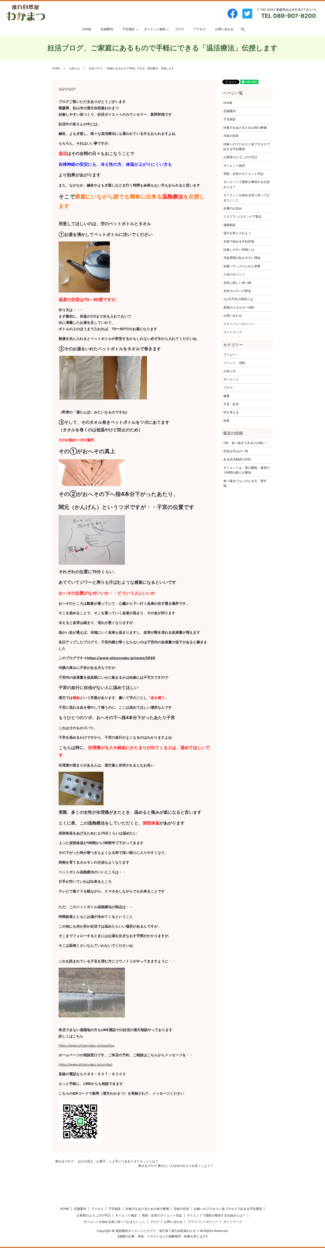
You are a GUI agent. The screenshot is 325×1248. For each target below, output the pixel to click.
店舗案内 (107, 29)
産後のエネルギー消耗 (238, 307)
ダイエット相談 (155, 29)
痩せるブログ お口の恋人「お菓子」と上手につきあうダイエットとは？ (106, 1161)
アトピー (229, 354)
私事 (226, 420)
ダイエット (231, 379)
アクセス (199, 29)
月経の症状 (231, 135)
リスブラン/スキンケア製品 (242, 216)
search (245, 29)
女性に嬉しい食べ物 (237, 282)
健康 (226, 396)
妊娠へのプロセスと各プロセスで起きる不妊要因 (246, 146)
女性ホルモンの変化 (237, 291)
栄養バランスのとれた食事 (241, 266)
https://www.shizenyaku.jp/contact (85, 1064)
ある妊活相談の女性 (237, 459)
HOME (86, 29)
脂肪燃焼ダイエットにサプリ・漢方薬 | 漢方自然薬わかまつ (157, 1231)
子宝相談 (128, 29)
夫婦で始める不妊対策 (238, 241)
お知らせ (74, 68)
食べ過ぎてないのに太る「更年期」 (245, 483)
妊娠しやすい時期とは (238, 249)
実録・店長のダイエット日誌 (243, 173)
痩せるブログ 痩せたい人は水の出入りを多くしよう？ (175, 1165)
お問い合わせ (224, 29)
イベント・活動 (234, 363)
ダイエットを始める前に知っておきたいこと (246, 197)
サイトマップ (232, 332)
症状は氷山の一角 (235, 451)
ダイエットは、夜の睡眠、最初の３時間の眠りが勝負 (246, 470)
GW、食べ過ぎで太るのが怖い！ (246, 443)
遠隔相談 (229, 225)
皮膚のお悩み (232, 208)
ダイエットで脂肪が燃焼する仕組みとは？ (246, 184)
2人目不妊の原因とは (238, 299)
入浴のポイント (234, 274)
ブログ (179, 29)
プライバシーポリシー (238, 324)
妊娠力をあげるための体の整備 (245, 127)
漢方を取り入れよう (237, 233)
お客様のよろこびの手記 (240, 157)
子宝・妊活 (231, 404)
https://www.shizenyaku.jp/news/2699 (121, 658)
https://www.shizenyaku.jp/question (87, 1045)
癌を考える (231, 412)
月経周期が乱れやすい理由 (241, 258)
